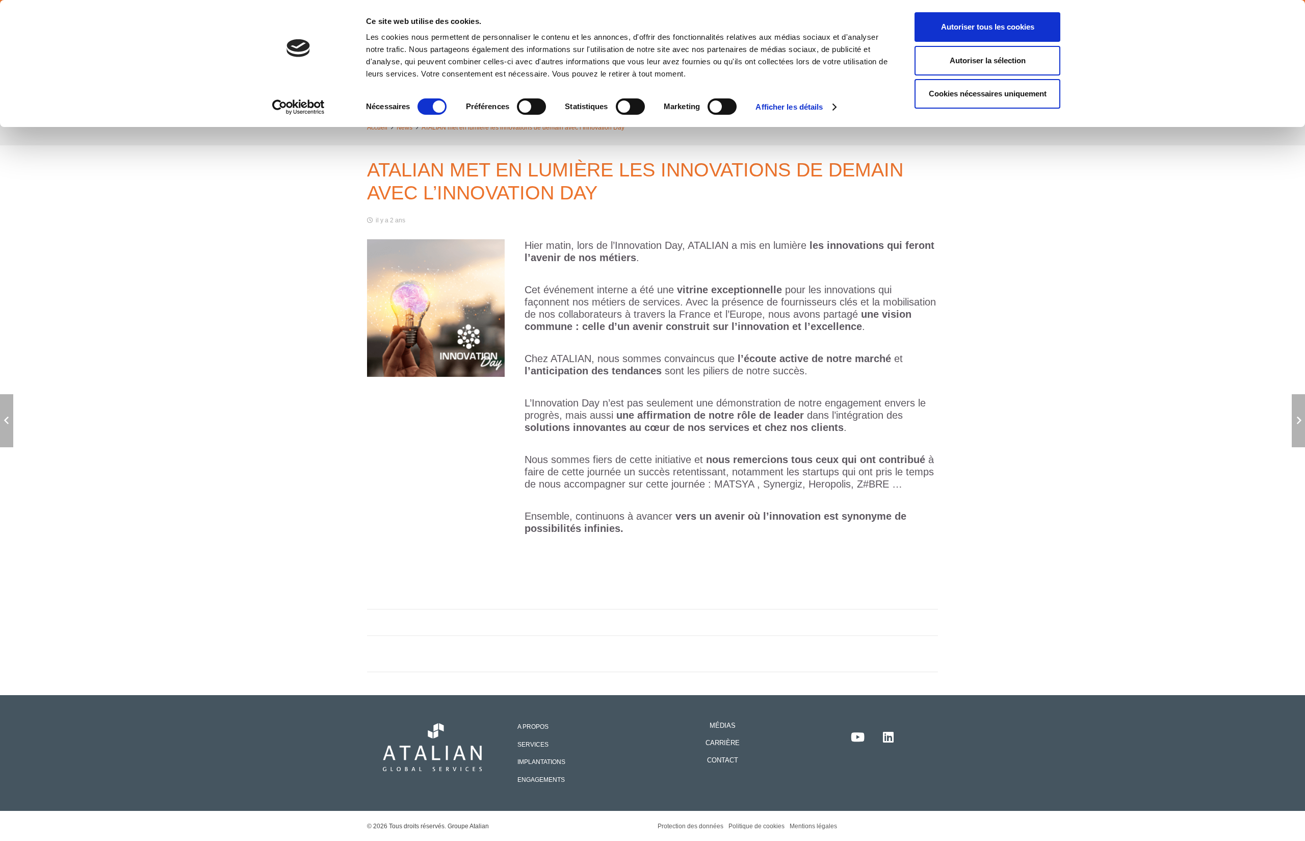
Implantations (541, 761)
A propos (533, 726)
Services (533, 744)
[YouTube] (857, 737)
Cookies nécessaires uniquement (988, 93)
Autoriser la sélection (988, 60)
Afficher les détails (789, 107)
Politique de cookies (756, 826)
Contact (722, 760)
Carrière (723, 743)
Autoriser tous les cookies (987, 26)
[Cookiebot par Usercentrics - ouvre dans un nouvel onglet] (298, 107)
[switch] (531, 106)
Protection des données (690, 826)
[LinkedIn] (888, 737)
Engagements (541, 779)
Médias (723, 725)
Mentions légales (813, 826)
